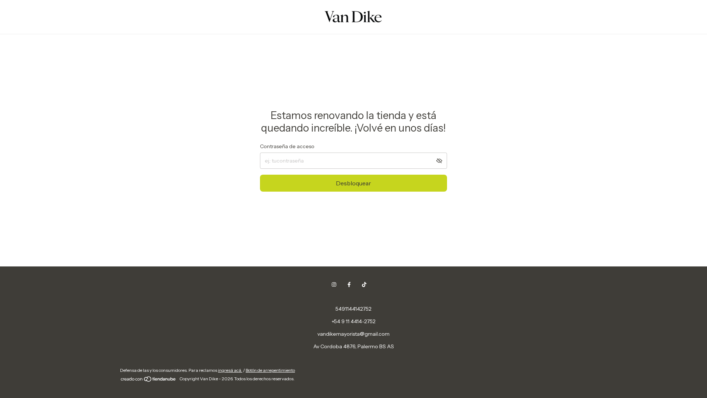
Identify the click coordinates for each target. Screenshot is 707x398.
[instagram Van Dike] (334, 284)
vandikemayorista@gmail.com (353, 334)
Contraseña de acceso (287, 146)
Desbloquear (353, 183)
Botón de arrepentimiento (270, 370)
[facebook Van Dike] (349, 284)
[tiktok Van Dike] (364, 284)
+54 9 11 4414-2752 (354, 321)
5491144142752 (353, 309)
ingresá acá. (230, 370)
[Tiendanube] (148, 380)
